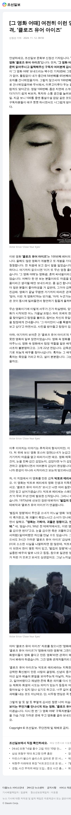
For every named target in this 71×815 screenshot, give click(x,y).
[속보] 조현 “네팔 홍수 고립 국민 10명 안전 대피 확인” (38, 748)
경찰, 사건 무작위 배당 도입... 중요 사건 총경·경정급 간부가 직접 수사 (38, 768)
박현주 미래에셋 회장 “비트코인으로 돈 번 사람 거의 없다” (38, 763)
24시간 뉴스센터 (35, 787)
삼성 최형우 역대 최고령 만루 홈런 (32, 753)
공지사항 (51, 787)
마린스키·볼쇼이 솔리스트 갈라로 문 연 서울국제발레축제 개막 (38, 758)
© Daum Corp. (10, 803)
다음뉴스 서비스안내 (13, 787)
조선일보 (13, 4)
